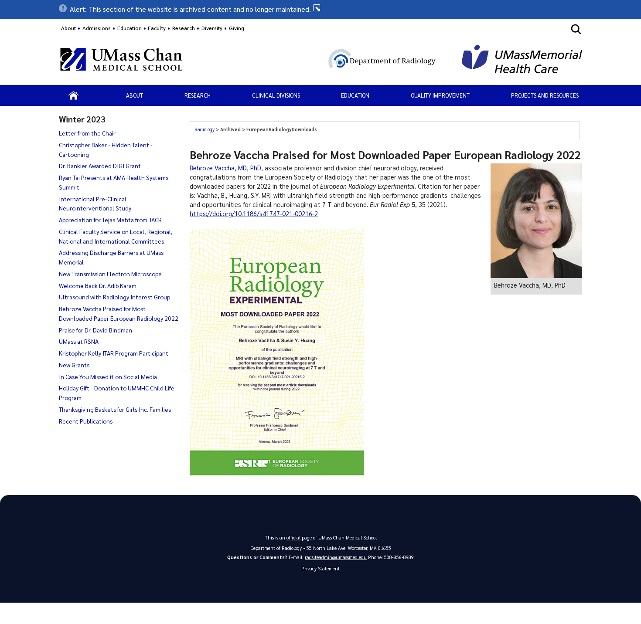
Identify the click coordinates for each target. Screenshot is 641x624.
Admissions (96, 27)
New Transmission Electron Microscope (110, 274)
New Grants (74, 365)
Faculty (157, 27)
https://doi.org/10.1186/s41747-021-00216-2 (254, 213)
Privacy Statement (320, 568)
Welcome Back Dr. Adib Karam (97, 285)
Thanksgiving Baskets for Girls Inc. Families (115, 409)
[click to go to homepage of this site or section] (334, 60)
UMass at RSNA (79, 341)
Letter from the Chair (87, 133)
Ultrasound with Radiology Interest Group (114, 297)
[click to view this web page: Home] (73, 95)
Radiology (205, 129)
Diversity (211, 27)
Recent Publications (86, 421)
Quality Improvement (440, 95)
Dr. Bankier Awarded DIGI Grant (100, 166)
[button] (320, 9)
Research (197, 95)
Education (355, 95)
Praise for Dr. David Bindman (95, 330)
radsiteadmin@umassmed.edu (336, 557)
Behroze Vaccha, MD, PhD (225, 168)
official (293, 537)
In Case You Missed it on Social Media (108, 376)
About (68, 27)
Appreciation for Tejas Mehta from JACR (110, 220)
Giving (236, 27)
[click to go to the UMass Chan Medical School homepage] (121, 61)
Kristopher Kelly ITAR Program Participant (113, 353)
